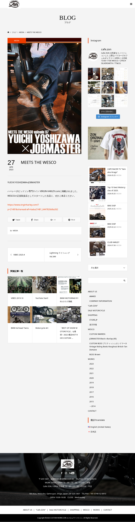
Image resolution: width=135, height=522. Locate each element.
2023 (91, 364)
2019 (91, 382)
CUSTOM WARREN (97, 334)
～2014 (92, 406)
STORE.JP (93, 320)
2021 (91, 373)
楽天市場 (93, 324)
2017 (91, 392)
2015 (91, 401)
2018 (91, 387)
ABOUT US (92, 291)
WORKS (91, 359)
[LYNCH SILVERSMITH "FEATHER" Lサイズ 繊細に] (94, 74)
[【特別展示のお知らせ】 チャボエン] (108, 101)
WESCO (91, 329)
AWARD (92, 296)
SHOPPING (92, 315)
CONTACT (92, 411)
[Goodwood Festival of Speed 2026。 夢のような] (94, 87)
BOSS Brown (94, 354)
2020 (91, 378)
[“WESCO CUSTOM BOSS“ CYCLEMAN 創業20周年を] (121, 87)
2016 (91, 397)
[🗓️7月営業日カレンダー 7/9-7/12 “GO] (94, 101)
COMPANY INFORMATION (100, 301)
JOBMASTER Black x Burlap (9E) (103, 338)
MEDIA (16, 40)
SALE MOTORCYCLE (96, 310)
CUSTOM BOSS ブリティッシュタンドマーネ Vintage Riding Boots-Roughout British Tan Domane (108, 346)
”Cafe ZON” (93, 305)
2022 (91, 368)
